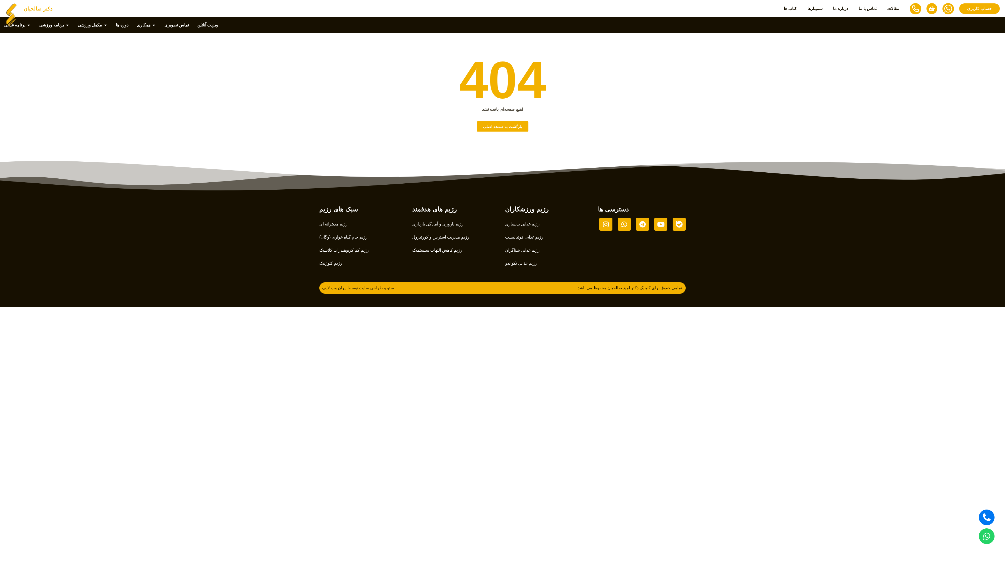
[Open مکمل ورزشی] (105, 25)
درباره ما (840, 8)
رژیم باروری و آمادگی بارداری (438, 224)
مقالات (893, 8)
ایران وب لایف (334, 288)
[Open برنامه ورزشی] (67, 25)
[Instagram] (605, 224)
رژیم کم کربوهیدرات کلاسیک (344, 250)
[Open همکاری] (154, 25)
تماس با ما (868, 8)
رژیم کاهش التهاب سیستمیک (437, 250)
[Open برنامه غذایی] (29, 25)
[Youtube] (660, 224)
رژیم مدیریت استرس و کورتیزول (440, 237)
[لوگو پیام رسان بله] (679, 224)
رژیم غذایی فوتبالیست (524, 237)
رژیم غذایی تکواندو (521, 263)
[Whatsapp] (987, 536)
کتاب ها (790, 8)
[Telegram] (642, 224)
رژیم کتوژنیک (330, 263)
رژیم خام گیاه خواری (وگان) (343, 237)
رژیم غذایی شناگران (522, 250)
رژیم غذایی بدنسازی (522, 224)
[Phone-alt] (987, 517)
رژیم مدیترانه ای (333, 224)
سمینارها (815, 8)
